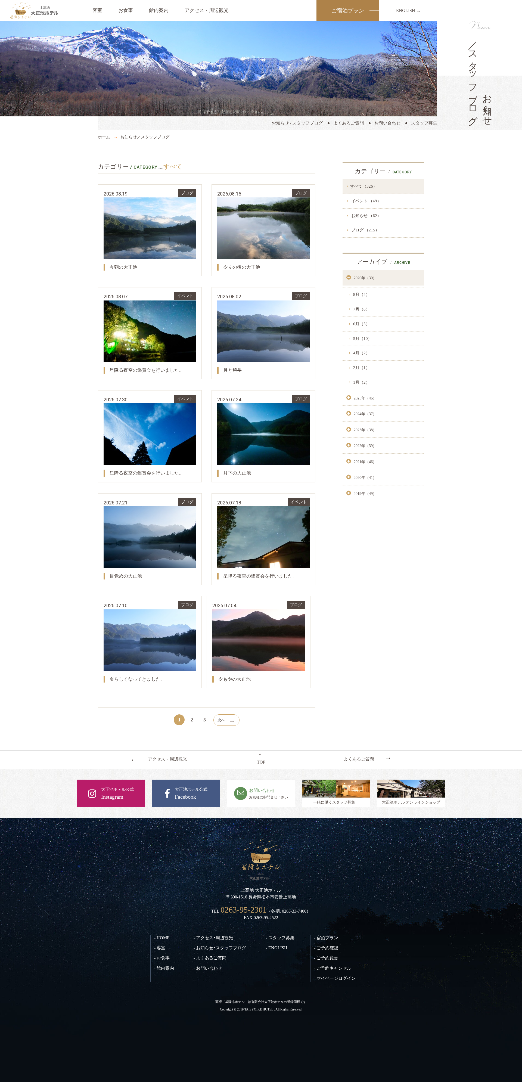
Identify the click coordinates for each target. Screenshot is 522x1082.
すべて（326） (363, 186)
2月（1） (361, 367)
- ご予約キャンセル (332, 968)
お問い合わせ (387, 123)
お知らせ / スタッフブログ (297, 123)
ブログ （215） (364, 230)
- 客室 (159, 947)
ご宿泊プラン (347, 11)
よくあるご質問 (348, 123)
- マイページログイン (335, 978)
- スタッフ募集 (280, 937)
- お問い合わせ (208, 968)
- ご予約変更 (326, 958)
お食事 (125, 10)
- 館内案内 (164, 968)
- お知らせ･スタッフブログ (220, 947)
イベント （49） (365, 201)
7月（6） (361, 309)
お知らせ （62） (365, 215)
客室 (97, 10)
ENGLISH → (408, 10)
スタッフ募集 (424, 123)
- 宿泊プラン (326, 937)
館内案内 (159, 10)
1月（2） (361, 382)
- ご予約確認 (326, 947)
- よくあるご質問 (210, 958)
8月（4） (361, 294)
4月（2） (361, 353)
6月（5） (361, 324)
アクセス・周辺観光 (207, 10)
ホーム (104, 137)
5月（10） (362, 338)
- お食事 (162, 958)
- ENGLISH (276, 947)
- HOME (162, 937)
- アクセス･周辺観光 (213, 937)
